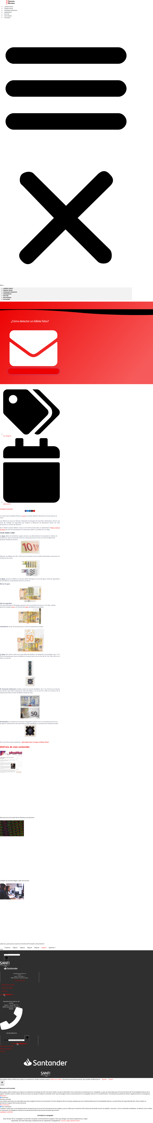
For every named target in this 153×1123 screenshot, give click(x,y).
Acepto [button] (111, 1079)
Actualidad (7, 17)
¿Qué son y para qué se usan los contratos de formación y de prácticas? (22, 944)
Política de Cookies (56, 1079)
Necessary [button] (3, 1096)
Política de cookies (7, 988)
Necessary (5, 1097)
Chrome (63, 1121)
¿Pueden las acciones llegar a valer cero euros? (14, 881)
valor (26, 607)
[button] (66, 153)
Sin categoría (7, 436)
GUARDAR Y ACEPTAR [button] (6, 1112)
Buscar (6, 953)
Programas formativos (10, 292)
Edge (68, 1121)
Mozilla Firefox (75, 1121)
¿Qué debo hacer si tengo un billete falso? (35, 742)
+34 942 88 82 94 (19, 980)
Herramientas (7, 294)
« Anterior (7, 947)
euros (24, 516)
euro (13, 607)
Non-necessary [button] (4, 1105)
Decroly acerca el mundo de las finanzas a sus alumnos (17, 817)
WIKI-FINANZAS (7, 297)
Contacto (4, 991)
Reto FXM (5, 296)
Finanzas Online (8, 290)
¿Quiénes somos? (8, 288)
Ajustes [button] (104, 1079)
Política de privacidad (8, 985)
